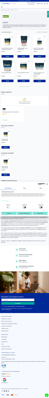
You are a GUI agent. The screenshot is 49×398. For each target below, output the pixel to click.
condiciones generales (11, 306)
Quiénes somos (4, 328)
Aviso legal (3, 339)
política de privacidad (21, 306)
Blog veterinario (5, 330)
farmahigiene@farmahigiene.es (8, 354)
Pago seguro (4, 336)
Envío (2, 344)
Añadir (7, 56)
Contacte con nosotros (6, 326)
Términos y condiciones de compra (9, 323)
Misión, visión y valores (6, 321)
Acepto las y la (14, 306)
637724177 (32, 4)
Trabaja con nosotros (6, 318)
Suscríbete (17, 303)
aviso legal (9, 309)
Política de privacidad (6, 348)
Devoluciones (4, 341)
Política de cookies (5, 346)
